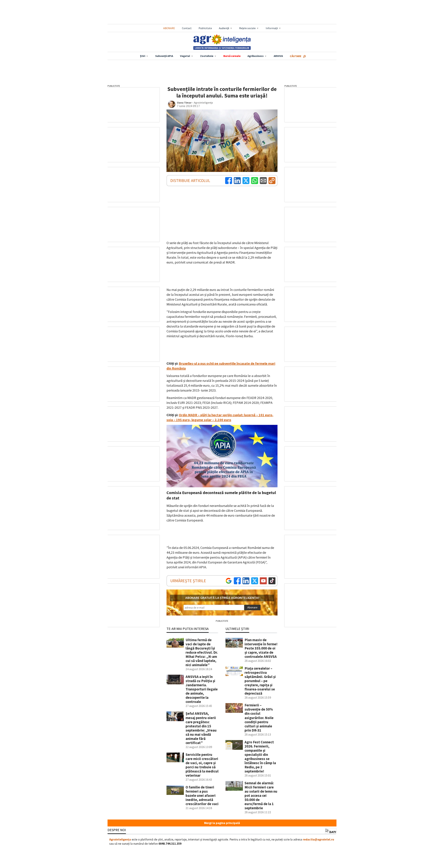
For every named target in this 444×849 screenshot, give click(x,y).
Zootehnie (206, 56)
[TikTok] (271, 580)
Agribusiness (255, 56)
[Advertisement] (222, 12)
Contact (187, 28)
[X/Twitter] (254, 580)
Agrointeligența (120, 839)
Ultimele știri (237, 628)
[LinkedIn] (237, 180)
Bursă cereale (232, 56)
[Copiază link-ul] (271, 180)
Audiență (224, 28)
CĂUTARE (295, 56)
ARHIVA (278, 56)
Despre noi (117, 830)
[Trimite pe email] (263, 180)
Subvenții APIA (164, 56)
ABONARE (169, 28)
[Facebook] (228, 180)
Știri (142, 56)
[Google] (228, 580)
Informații (272, 28)
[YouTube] (263, 580)
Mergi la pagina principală (222, 823)
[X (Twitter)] (245, 180)
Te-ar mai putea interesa (187, 628)
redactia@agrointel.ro (318, 839)
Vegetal (185, 56)
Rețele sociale (247, 28)
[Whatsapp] (254, 180)
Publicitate (205, 28)
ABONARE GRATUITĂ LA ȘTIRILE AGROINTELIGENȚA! (222, 597)
